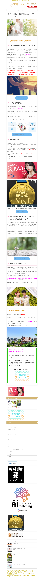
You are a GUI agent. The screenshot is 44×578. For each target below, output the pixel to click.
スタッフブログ (10, 451)
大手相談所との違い (26, 571)
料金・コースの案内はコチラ (21, 258)
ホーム (9, 424)
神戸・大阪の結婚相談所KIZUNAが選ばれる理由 (16, 427)
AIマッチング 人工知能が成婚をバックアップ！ (16, 449)
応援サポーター (10, 446)
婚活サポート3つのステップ (12, 429)
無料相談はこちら (32, 6)
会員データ (10, 444)
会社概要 (9, 454)
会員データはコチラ (21, 211)
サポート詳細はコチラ (22, 98)
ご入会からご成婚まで (10, 571)
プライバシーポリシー (10, 574)
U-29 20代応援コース (10, 572)
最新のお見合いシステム (12, 434)
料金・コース (10, 439)
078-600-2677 (23, 368)
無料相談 (9, 456)
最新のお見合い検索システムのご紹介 (21, 134)
